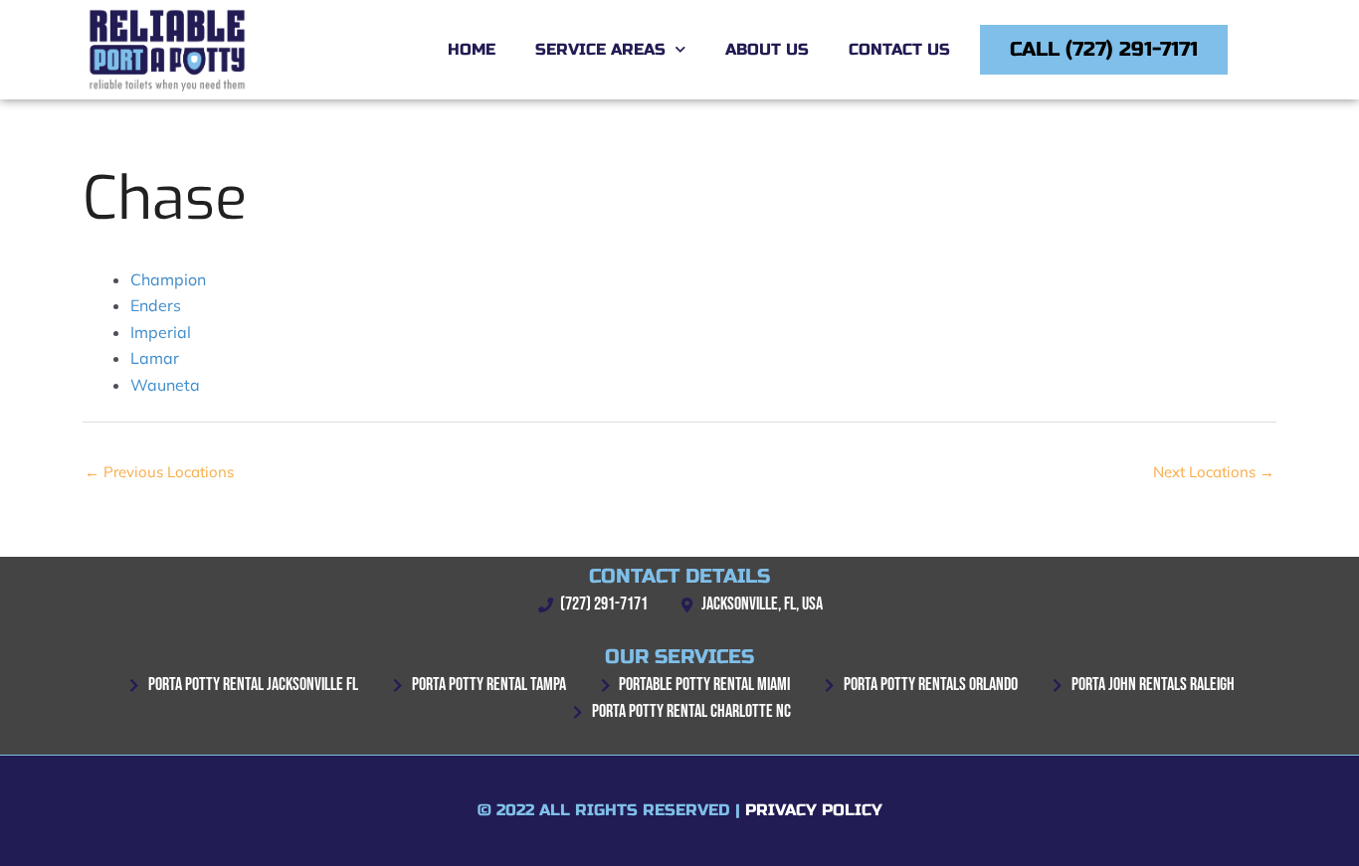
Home (471, 49)
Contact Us (899, 49)
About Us (767, 49)
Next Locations (1213, 471)
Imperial (160, 332)
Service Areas (600, 49)
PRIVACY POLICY (813, 809)
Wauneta (165, 385)
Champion (168, 279)
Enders (155, 305)
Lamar (154, 358)
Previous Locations (159, 471)
